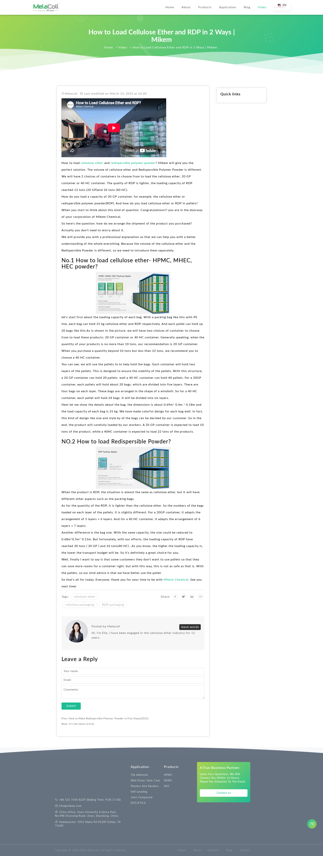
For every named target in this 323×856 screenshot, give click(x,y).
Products (205, 7)
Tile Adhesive (139, 775)
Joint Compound (142, 797)
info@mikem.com (70, 806)
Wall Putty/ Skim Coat (145, 780)
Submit (71, 706)
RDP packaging (113, 604)
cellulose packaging (79, 604)
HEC (167, 786)
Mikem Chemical (176, 579)
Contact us (224, 793)
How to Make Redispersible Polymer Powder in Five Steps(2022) (109, 718)
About (186, 7)
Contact (245, 850)
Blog (247, 7)
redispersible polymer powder (133, 163)
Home (169, 7)
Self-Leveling (139, 792)
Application (227, 7)
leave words (190, 627)
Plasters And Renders (145, 786)
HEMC (168, 780)
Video (262, 7)
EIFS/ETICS (138, 803)
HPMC (168, 775)
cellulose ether (91, 163)
